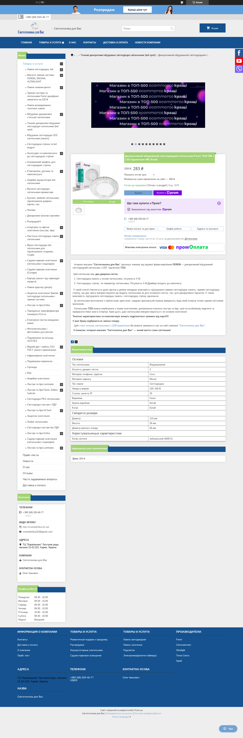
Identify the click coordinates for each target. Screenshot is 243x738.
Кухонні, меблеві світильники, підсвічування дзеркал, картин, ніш (43, 201)
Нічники (31, 210)
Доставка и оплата (115, 42)
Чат (231, 728)
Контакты (89, 42)
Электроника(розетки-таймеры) (140, 655)
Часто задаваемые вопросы (40, 479)
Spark (179, 661)
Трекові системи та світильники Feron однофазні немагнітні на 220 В (43, 96)
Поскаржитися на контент (119, 713)
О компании (23, 650)
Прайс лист (23, 655)
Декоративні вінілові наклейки (43, 215)
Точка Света (182, 655)
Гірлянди (32, 367)
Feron (179, 639)
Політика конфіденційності (147, 713)
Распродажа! (77, 645)
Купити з (161, 192)
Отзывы (28, 473)
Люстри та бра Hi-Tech (39, 410)
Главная (26, 42)
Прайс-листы (31, 455)
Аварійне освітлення (38, 378)
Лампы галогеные (132, 645)
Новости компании (147, 42)
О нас (72, 42)
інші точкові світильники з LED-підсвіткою (105, 325)
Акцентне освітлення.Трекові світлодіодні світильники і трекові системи (42, 296)
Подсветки (129, 650)
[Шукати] (172, 28)
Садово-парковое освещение (85, 655)
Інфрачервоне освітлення (41, 355)
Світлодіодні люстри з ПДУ (42, 404)
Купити (138, 193)
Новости (28, 461)
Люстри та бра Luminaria (40, 384)
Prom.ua (138, 710)
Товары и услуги (50, 42)
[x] (76, 342)
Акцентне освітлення (38, 416)
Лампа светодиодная (134, 639)
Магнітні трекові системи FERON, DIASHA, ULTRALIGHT (40, 78)
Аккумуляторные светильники (86, 650)
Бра (29, 372)
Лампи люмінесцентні (39, 87)
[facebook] (72, 342)
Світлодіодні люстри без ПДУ (43, 427)
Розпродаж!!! (34, 221)
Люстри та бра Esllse (38, 305)
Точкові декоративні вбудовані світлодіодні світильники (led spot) (118, 55)
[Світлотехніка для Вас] (33, 28)
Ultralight (180, 650)
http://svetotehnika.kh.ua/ (36, 527)
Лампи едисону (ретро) (39, 287)
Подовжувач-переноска (39, 361)
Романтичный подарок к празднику (89, 639)
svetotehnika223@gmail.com (37, 531)
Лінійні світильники (37, 421)
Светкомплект (183, 645)
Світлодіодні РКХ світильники (43, 399)
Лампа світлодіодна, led (40, 69)
